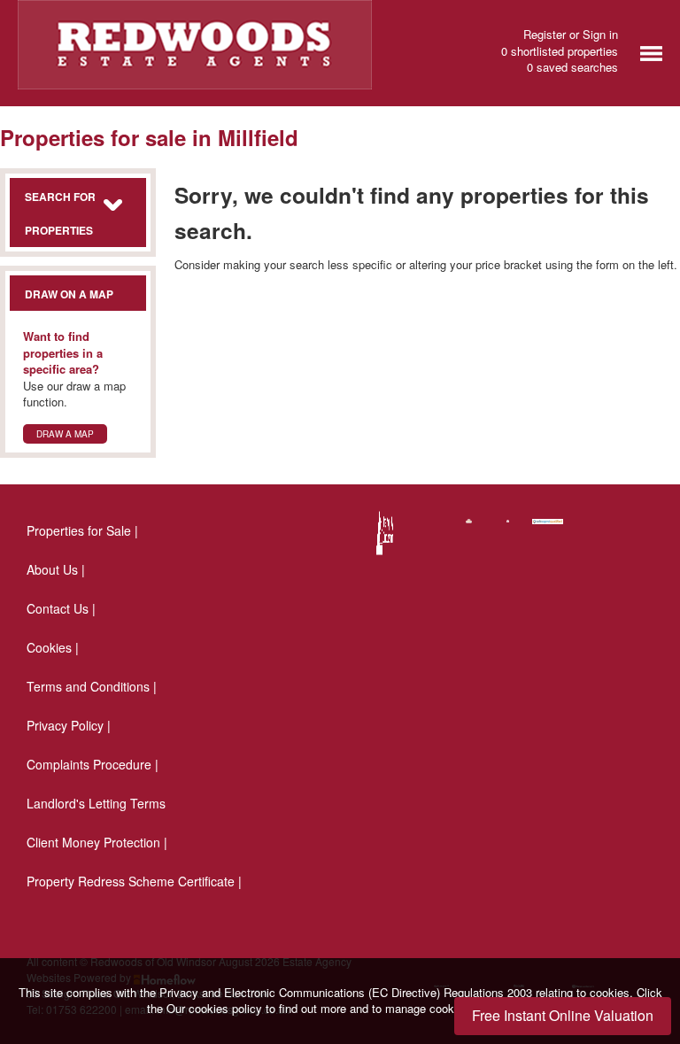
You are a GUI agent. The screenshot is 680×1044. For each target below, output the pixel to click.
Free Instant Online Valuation (562, 1015)
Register (544, 34)
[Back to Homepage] (651, 51)
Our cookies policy (216, 1008)
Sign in (600, 34)
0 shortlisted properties (559, 51)
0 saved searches (572, 67)
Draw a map (65, 434)
